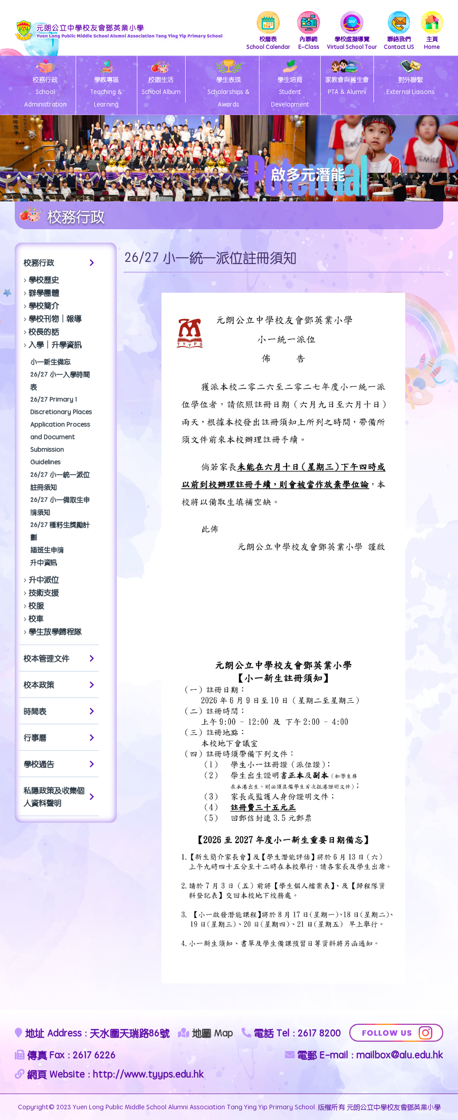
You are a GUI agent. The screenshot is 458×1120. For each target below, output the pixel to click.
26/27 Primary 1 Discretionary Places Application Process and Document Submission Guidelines (61, 430)
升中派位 (44, 579)
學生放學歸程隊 (55, 631)
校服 (36, 605)
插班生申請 (47, 549)
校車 (36, 618)
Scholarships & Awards (229, 92)
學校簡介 (44, 305)
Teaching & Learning (106, 92)
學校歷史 (44, 279)
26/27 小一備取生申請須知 (60, 506)
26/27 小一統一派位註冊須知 (60, 481)
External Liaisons (410, 85)
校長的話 (44, 331)
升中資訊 (43, 562)
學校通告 (39, 763)
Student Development (290, 92)
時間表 (35, 710)
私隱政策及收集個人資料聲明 (54, 796)
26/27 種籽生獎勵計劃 (60, 531)
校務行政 (39, 262)
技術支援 (44, 592)
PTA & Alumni (347, 85)
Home (432, 42)
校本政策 (39, 684)
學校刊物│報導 (55, 318)
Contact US (399, 42)
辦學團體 (44, 292)
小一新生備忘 (50, 361)
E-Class (308, 42)
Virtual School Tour (352, 42)
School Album (161, 85)
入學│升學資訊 (55, 344)
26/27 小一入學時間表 (60, 380)
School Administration (45, 92)
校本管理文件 (46, 658)
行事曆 (35, 737)
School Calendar (268, 42)
